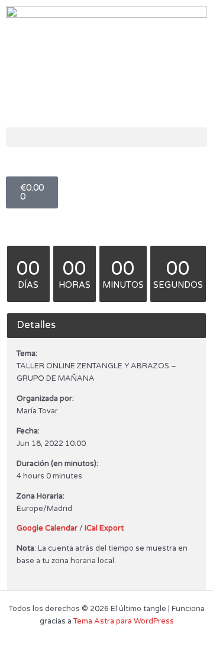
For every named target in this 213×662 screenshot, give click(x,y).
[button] (106, 137)
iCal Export (104, 528)
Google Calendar (47, 528)
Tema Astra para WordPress (123, 621)
